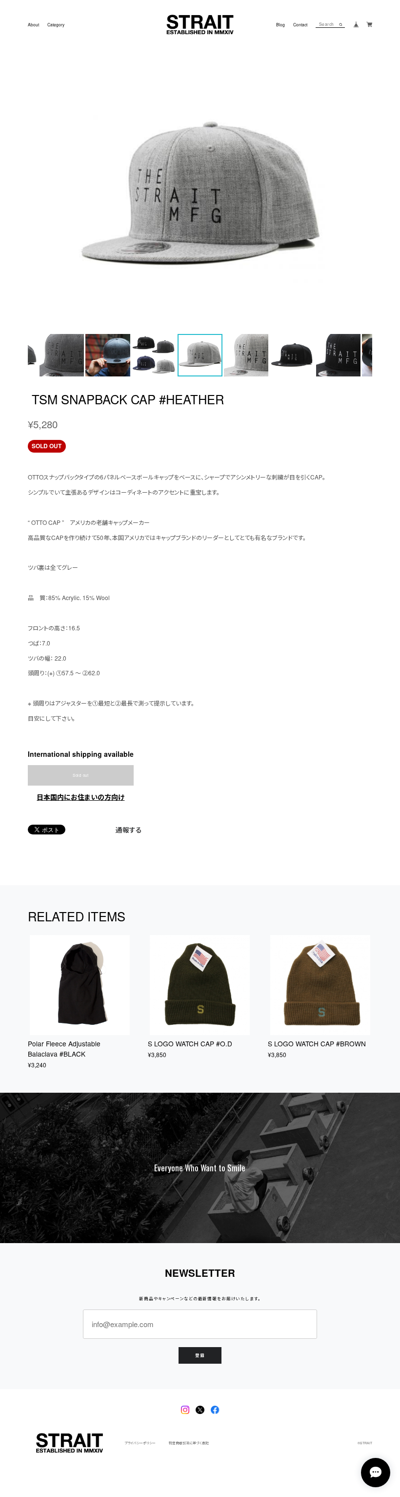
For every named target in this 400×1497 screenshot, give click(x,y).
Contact (300, 24)
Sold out (81, 775)
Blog (280, 24)
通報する (129, 830)
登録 (200, 1355)
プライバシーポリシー (140, 1443)
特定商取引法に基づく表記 (189, 1443)
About (33, 24)
